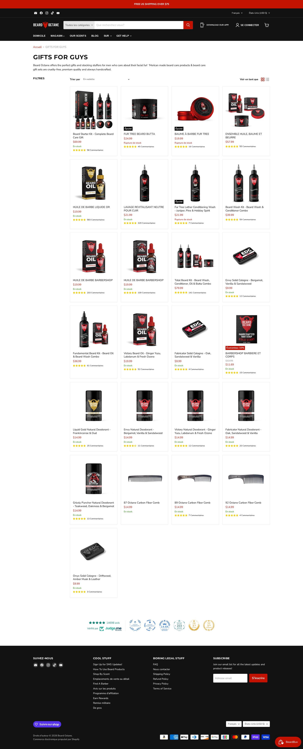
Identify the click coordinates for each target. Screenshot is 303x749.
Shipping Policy (161, 674)
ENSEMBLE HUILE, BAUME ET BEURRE (243, 135)
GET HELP (123, 35)
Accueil (37, 47)
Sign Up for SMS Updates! (107, 664)
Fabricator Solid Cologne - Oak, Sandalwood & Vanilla (193, 355)
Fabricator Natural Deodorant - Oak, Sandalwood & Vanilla (243, 431)
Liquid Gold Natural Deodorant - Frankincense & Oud (91, 431)
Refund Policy (160, 679)
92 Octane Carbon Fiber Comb (243, 502)
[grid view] (262, 79)
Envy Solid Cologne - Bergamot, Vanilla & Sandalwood (244, 281)
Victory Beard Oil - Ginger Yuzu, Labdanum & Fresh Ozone (142, 355)
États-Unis (258, 13)
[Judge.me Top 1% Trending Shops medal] (208, 625)
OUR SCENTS (78, 35)
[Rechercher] (188, 25)
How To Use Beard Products (109, 669)
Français (236, 13)
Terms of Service (162, 688)
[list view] (267, 79)
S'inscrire (258, 678)
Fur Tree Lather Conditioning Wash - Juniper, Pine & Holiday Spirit (195, 208)
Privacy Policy (160, 683)
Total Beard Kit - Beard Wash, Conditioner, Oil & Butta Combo (193, 281)
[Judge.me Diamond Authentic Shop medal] (135, 625)
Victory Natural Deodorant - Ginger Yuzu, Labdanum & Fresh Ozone (195, 431)
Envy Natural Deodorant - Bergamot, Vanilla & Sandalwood (143, 431)
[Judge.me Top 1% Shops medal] (194, 625)
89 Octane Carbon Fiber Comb (192, 502)
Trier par (75, 79)
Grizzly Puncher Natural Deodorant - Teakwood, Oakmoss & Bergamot (93, 504)
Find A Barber (100, 683)
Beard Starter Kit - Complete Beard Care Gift (93, 135)
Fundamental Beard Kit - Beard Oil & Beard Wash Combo (93, 355)
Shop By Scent (101, 674)
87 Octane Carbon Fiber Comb (142, 502)
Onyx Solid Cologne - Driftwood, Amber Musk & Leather (92, 577)
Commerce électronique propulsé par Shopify (56, 739)
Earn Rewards (100, 698)
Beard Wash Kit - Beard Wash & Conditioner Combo (244, 208)
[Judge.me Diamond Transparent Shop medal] (150, 625)
